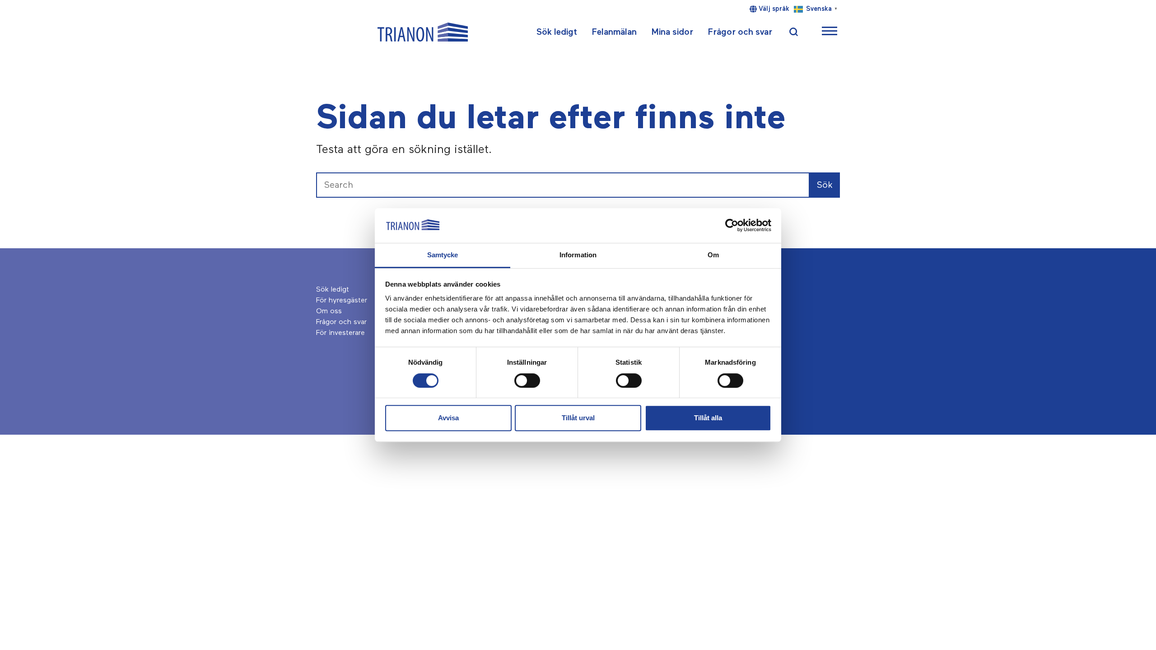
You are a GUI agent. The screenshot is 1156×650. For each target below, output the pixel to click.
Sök (825, 185)
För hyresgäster (341, 300)
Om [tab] (713, 255)
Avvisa (448, 418)
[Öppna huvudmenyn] (829, 32)
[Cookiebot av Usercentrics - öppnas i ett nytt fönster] (731, 225)
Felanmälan (614, 32)
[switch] (527, 380)
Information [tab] (578, 255)
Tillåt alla (708, 418)
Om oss (329, 311)
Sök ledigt (556, 32)
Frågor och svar (740, 32)
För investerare (340, 333)
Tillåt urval (578, 418)
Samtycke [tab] (442, 255)
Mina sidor (672, 32)
